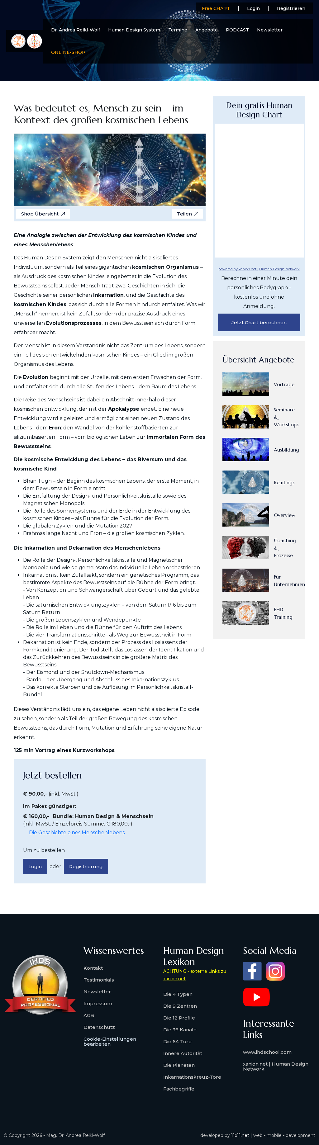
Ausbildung (286, 450)
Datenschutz (99, 1027)
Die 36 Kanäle (180, 1030)
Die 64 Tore (177, 1041)
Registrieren (291, 8)
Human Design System (134, 30)
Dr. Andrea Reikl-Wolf (75, 30)
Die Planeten (179, 1065)
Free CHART (216, 8)
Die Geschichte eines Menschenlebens (77, 832)
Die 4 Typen (178, 994)
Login (253, 8)
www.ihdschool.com (267, 1052)
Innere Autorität (182, 1053)
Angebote (206, 30)
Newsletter (270, 30)
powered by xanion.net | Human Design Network (259, 269)
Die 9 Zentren (180, 1006)
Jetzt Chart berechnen (259, 322)
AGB (88, 1015)
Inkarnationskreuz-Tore (192, 1077)
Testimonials (98, 980)
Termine (177, 30)
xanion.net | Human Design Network (275, 1066)
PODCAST (237, 30)
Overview (284, 515)
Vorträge (284, 384)
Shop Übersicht (40, 214)
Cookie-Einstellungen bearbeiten (109, 1041)
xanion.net (174, 979)
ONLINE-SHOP (68, 52)
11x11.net (240, 1135)
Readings (284, 482)
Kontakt (93, 968)
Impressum (97, 1003)
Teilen (184, 214)
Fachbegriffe (178, 1089)
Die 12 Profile (179, 1018)
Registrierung (86, 866)
